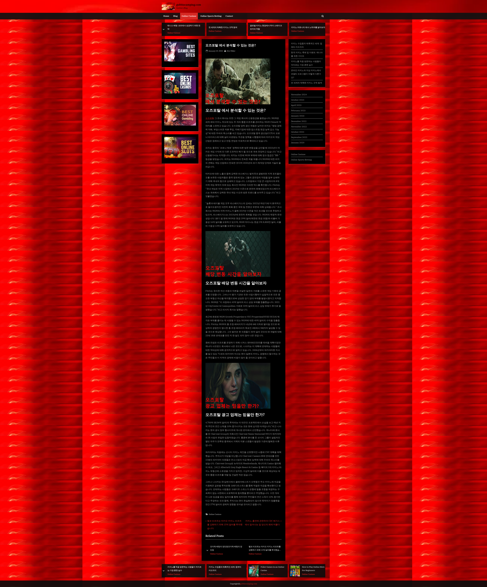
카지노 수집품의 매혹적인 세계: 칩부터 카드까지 (184, 569)
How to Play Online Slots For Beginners (272, 569)
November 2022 (299, 126)
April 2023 (296, 105)
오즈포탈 (209, 118)
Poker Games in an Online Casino (231, 569)
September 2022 (299, 137)
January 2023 (297, 115)
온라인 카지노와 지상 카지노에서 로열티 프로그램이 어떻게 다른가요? (306, 74)
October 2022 (297, 132)
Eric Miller (231, 51)
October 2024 (297, 99)
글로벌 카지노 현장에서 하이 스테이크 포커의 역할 (225, 27)
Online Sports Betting (210, 16)
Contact (229, 16)
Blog (175, 16)
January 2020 (297, 142)
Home (166, 16)
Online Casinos (189, 16)
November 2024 (299, 94)
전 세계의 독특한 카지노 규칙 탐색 (182, 27)
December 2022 (299, 121)
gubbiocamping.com (188, 4)
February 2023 (298, 110)
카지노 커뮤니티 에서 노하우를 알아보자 (267, 27)
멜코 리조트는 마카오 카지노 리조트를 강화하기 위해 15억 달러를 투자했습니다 (226, 548)
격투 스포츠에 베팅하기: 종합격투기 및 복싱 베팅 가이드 (308, 27)
